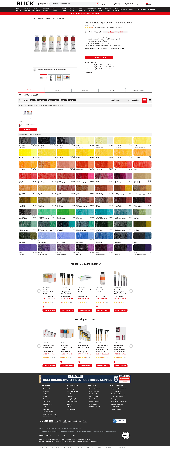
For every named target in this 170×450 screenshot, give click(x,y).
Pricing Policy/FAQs (72, 399)
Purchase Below (100, 58)
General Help (70, 389)
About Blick (46, 409)
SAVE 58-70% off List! (49, 354)
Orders (139, 5)
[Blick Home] (26, 3)
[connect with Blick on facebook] (54, 436)
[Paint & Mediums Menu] (19, 12)
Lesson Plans (115, 406)
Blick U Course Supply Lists (119, 401)
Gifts (138, 9)
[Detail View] (149, 100)
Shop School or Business (118, 389)
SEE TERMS (95, 13)
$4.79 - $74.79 (65, 296)
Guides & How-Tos (94, 401)
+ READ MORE (88, 52)
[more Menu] (116, 12)
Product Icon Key (94, 391)
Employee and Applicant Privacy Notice (87, 441)
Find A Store (46, 399)
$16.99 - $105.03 (48, 352)
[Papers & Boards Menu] (55, 12)
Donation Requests (72, 401)
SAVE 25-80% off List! (49, 298)
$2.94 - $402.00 (65, 352)
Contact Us (70, 406)
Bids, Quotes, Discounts (118, 394)
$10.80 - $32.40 (101, 296)
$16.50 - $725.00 (119, 352)
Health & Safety (93, 394)
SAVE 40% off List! (101, 298)
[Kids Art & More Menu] (108, 12)
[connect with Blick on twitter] (59, 436)
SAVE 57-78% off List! (84, 354)
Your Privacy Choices (84, 439)
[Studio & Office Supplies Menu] (91, 12)
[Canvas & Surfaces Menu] (27, 12)
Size (62, 100)
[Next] (131, 291)
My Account (46, 389)
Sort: (112, 100)
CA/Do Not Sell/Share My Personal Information (52, 441)
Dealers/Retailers (116, 409)
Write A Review (109, 27)
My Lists (45, 396)
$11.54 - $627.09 (93, 32)
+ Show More (88, 72)
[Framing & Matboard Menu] (72, 12)
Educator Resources (117, 404)
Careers (45, 406)
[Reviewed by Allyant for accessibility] (126, 435)
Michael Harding (89, 25)
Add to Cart (27, 129)
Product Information (95, 389)
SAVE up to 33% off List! (115, 32)
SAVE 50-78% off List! (120, 354)
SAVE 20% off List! (83, 298)
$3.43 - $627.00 (48, 296)
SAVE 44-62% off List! (66, 298)
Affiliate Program (47, 404)
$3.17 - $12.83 (82, 352)
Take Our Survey (71, 409)
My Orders (46, 391)
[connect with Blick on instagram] (64, 436)
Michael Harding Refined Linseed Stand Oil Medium (101, 67)
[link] (41, 5)
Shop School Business (128, 4)
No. (32, 100)
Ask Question (118, 27)
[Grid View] (144, 100)
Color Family (53, 100)
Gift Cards (46, 394)
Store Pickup (46, 401)
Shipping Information (73, 391)
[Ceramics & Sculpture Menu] (82, 12)
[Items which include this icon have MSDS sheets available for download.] (20, 126)
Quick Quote (114, 399)
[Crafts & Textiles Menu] (101, 12)
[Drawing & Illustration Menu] (45, 12)
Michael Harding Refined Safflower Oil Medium (100, 65)
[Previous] (39, 291)
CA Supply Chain (71, 441)
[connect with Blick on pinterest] (69, 436)
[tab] (31, 90)
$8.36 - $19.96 (82, 296)
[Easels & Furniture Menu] (63, 12)
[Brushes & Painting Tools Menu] (36, 12)
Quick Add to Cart (116, 391)
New (132, 9)
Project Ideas (93, 404)
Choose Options (49, 310)
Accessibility (62, 439)
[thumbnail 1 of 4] (43, 77)
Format (71, 100)
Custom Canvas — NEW (49, 414)
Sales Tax (69, 394)
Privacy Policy (44, 439)
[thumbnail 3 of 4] (59, 77)
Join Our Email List (48, 412)
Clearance (152, 9)
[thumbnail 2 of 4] (51, 77)
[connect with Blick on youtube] (74, 436)
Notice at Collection (71, 439)
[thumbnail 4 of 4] (66, 77)
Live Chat (69, 404)
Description (41, 100)
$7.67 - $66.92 (118, 296)
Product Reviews (94, 399)
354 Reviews (100, 27)
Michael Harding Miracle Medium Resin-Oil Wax (100, 69)
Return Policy (70, 396)
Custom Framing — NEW (50, 417)
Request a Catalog (94, 406)
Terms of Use (54, 439)
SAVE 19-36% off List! (120, 298)
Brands (123, 9)
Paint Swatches (93, 396)
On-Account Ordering (117, 396)
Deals (144, 9)
